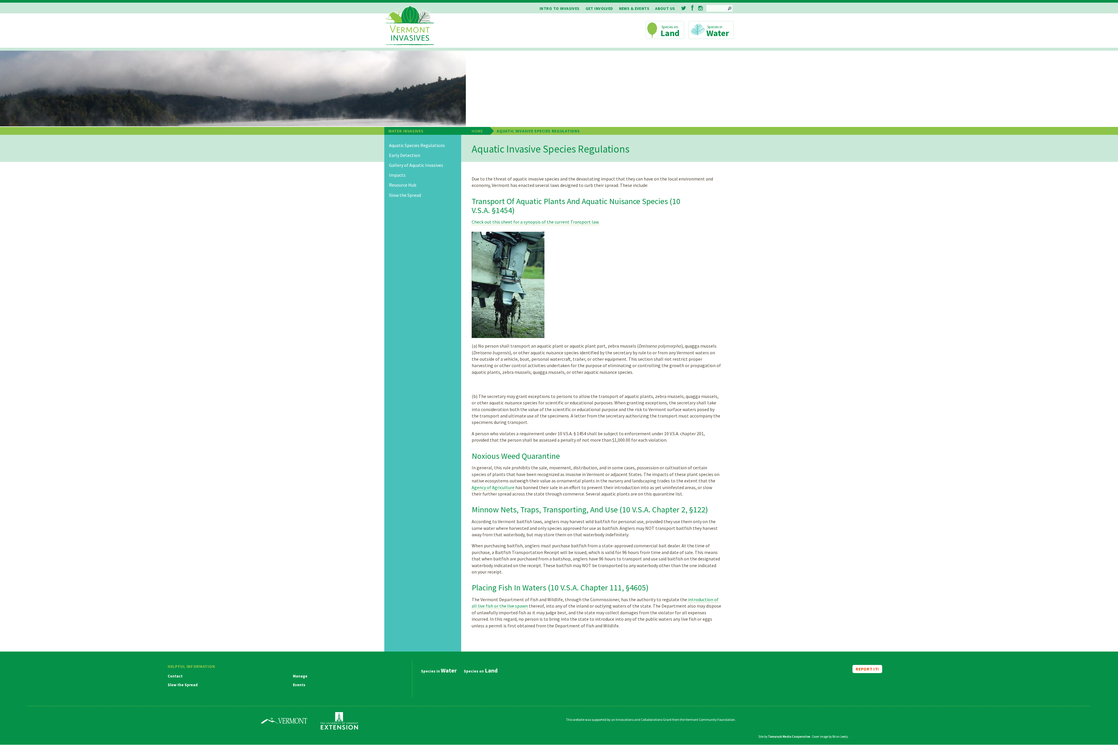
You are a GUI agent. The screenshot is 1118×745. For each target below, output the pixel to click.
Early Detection (404, 155)
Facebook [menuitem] (692, 7)
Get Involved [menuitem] (599, 8)
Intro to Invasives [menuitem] (559, 8)
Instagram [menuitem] (700, 8)
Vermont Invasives (409, 26)
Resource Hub (402, 185)
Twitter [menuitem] (684, 8)
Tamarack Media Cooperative (789, 737)
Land (670, 32)
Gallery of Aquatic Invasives (416, 165)
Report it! (867, 669)
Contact (175, 676)
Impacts (397, 175)
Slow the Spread (405, 195)
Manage (300, 676)
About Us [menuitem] (665, 8)
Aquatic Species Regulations (417, 145)
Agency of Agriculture (493, 487)
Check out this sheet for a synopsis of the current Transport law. (535, 222)
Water (717, 32)
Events (299, 685)
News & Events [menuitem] (634, 8)
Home (477, 131)
